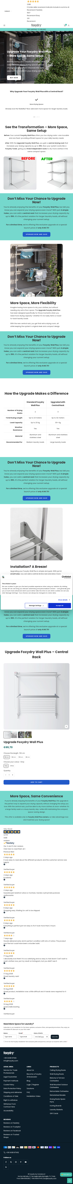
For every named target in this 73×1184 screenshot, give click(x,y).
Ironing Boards (55, 1106)
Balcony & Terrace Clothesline (57, 1079)
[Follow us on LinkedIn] (6, 1167)
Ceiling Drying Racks (58, 1070)
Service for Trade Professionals (10, 1071)
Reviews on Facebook (12, 1131)
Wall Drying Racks (57, 1074)
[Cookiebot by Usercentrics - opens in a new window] (63, 577)
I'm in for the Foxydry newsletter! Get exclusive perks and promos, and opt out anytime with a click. (36, 1042)
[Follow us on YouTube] (25, 1162)
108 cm (21, 757)
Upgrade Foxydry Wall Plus (23, 742)
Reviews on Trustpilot (12, 1127)
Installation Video (33, 1096)
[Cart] (65, 25)
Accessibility (8, 1111)
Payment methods (11, 1081)
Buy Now (14, 78)
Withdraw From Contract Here (10, 1105)
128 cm (13, 757)
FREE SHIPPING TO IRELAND (36, 29)
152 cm (7, 757)
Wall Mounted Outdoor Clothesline (59, 1085)
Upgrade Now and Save (36, 234)
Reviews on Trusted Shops (11, 1135)
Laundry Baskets (56, 1109)
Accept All (59, 605)
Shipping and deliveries (13, 1092)
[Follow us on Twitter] (10, 1162)
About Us (30, 1070)
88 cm (28, 757)
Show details (62, 600)
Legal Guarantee (10, 1077)
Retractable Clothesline (59, 1091)
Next (12, 852)
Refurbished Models (58, 1095)
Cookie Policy (9, 1084)
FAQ (28, 1092)
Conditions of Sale (11, 1096)
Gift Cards (54, 1113)
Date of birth (38, 1033)
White (12, 766)
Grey (6, 766)
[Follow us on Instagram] (15, 1162)
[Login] (68, 25)
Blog (28, 1081)
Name (6, 1033)
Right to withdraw (11, 1100)
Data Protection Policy (12, 1088)
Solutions (30, 1088)
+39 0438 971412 (10, 1058)
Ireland (7, 11)
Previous (7, 852)
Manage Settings (35, 605)
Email (21, 1033)
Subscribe (55, 1037)
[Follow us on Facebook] (6, 1162)
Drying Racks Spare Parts (57, 1100)
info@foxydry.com (11, 1061)
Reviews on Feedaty (11, 1123)
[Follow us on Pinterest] (20, 1162)
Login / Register (33, 1084)
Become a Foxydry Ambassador (34, 1075)
